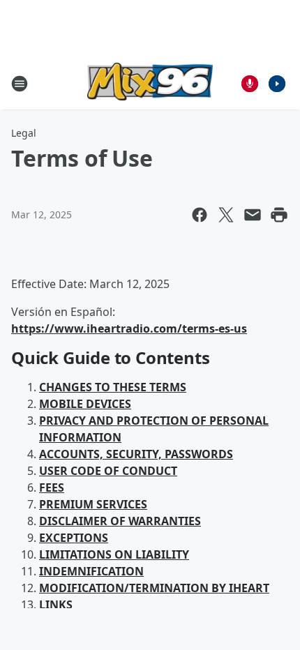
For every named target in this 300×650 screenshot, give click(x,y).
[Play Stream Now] (277, 83)
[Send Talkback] (249, 83)
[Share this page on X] (226, 215)
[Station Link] (150, 83)
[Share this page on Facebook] (199, 215)
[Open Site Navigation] (19, 83)
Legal (23, 132)
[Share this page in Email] (252, 215)
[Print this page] (279, 215)
